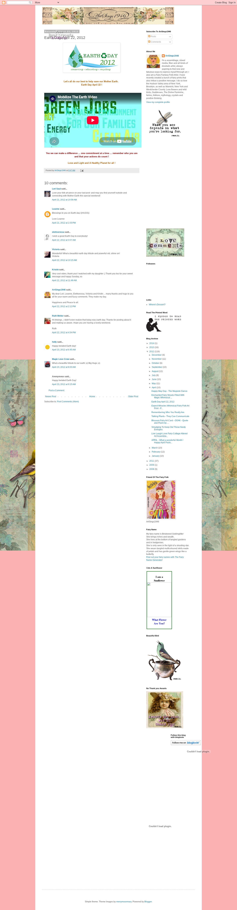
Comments (155, 42)
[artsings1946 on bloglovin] (186, 744)
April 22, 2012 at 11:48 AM (64, 280)
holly (54, 342)
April (154, 387)
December (157, 355)
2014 (152, 343)
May (154, 383)
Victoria (56, 249)
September (157, 367)
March (155, 448)
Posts (153, 36)
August (155, 371)
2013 (152, 347)
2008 (152, 469)
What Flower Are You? (159, 621)
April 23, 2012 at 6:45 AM (64, 350)
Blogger (148, 901)
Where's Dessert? (157, 304)
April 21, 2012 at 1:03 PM (64, 223)
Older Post (133, 396)
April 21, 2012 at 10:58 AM (64, 200)
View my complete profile (158, 102)
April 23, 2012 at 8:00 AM (64, 367)
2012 (152, 351)
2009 (152, 465)
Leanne (55, 209)
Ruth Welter (58, 316)
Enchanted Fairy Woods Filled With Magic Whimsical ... (167, 396)
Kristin (55, 269)
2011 (152, 461)
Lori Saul (56, 189)
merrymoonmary (124, 901)
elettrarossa (58, 232)
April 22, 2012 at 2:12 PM (64, 306)
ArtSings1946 (59, 290)
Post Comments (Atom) (68, 401)
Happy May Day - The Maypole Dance (169, 391)
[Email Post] (81, 170)
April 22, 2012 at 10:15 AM (64, 260)
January (156, 456)
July (154, 375)
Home (92, 396)
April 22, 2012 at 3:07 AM (64, 240)
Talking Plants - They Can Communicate (170, 416)
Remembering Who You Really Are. (168, 412)
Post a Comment (56, 390)
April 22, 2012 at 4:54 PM (64, 332)
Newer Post (50, 396)
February (156, 452)
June (154, 379)
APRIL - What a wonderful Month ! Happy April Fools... (167, 441)
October (156, 363)
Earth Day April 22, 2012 (162, 402)
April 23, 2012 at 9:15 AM (64, 384)
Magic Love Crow (60, 359)
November (157, 359)
